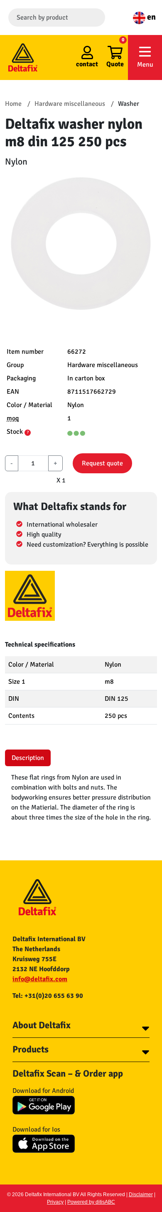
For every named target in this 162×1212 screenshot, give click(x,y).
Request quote (102, 463)
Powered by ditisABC (91, 1202)
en (150, 17)
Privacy (55, 1202)
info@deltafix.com (39, 979)
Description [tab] (28, 758)
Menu (145, 64)
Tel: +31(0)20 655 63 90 (47, 996)
